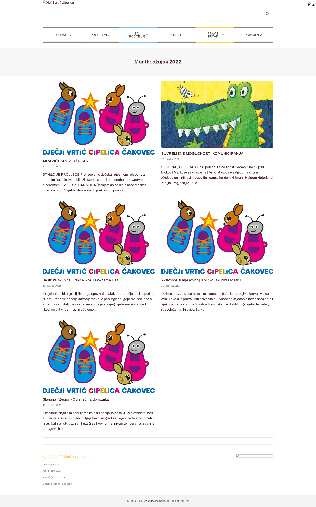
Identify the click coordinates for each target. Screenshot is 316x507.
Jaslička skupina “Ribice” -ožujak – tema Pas (80, 280)
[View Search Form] (267, 13)
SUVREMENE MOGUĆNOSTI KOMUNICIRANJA (202, 154)
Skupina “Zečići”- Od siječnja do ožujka (76, 399)
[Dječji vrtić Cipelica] (63, 13)
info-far (184, 501)
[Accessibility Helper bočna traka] (312, 4)
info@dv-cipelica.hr (62, 483)
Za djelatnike (253, 35)
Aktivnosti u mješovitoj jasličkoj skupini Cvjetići (201, 280)
